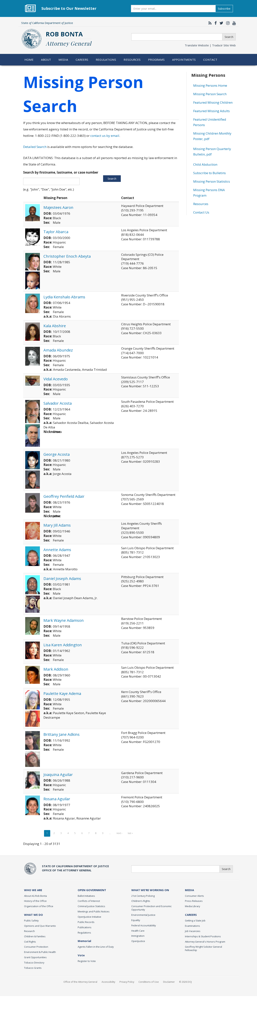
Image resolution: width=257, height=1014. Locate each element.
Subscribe (224, 8)
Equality (135, 920)
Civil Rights (30, 941)
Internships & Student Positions (203, 936)
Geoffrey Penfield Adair (63, 496)
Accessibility (108, 981)
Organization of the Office (38, 906)
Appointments (184, 59)
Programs (156, 59)
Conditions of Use (148, 981)
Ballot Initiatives (86, 896)
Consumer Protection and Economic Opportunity (151, 907)
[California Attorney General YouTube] (233, 23)
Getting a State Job (195, 920)
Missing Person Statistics (211, 181)
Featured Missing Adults (211, 111)
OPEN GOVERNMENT (92, 890)
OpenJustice (138, 941)
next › (119, 833)
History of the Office (35, 901)
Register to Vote (87, 961)
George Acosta (56, 454)
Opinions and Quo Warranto (40, 925)
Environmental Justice (143, 915)
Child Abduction (205, 164)
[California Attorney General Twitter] (220, 23)
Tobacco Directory (34, 962)
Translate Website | (210, 45)
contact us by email (104, 135)
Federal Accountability (143, 925)
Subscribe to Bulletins (209, 173)
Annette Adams (57, 549)
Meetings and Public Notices (93, 911)
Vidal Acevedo (55, 378)
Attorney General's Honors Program (205, 941)
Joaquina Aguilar (58, 774)
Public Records (86, 922)
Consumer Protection (36, 946)
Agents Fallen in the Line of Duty (96, 946)
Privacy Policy (126, 981)
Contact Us (201, 212)
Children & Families (35, 936)
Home (29, 59)
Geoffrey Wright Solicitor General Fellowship (203, 948)
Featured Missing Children (213, 102)
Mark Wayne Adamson (63, 620)
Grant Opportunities (35, 957)
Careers (82, 59)
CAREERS (191, 915)
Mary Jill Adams (57, 525)
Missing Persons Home (210, 85)
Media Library (192, 906)
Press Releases (194, 901)
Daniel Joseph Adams (62, 578)
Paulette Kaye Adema (62, 693)
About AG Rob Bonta (35, 896)
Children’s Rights (140, 901)
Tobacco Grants (33, 968)
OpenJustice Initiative (89, 916)
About (46, 59)
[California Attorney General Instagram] (227, 23)
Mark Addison (55, 669)
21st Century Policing (143, 896)
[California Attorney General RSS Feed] (209, 23)
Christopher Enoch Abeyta (67, 256)
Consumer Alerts (194, 896)
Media (63, 59)
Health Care (137, 930)
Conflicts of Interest (89, 901)
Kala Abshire (54, 325)
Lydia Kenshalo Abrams (64, 296)
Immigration (137, 935)
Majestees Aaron (58, 207)
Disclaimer (169, 981)
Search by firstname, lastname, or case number (60, 172)
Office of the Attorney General (80, 981)
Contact (210, 59)
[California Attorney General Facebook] (215, 23)
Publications (84, 927)
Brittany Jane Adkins (61, 734)
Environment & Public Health (40, 952)
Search (229, 37)
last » (130, 833)
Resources (132, 59)
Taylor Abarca (55, 231)
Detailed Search (34, 147)
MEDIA (189, 890)
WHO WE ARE (33, 890)
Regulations (106, 59)
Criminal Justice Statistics (91, 906)
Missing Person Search (210, 94)
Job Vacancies (192, 931)
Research (29, 931)
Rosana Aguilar (56, 798)
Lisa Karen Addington (62, 644)
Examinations (192, 925)
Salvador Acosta (57, 403)
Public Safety (31, 920)
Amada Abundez (58, 350)
